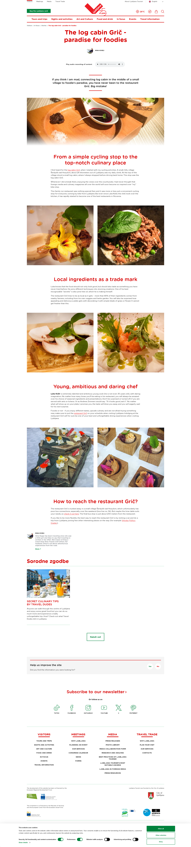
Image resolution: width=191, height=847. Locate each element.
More (37, 549)
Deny (161, 842)
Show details (23, 842)
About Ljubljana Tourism (134, 1)
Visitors (29, 1)
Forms (78, 761)
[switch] (80, 839)
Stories (43, 25)
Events (132, 19)
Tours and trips (39, 19)
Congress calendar (78, 753)
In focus (121, 19)
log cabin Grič (74, 170)
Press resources (113, 773)
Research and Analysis (113, 753)
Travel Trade (60, 1)
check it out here (71, 514)
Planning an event (78, 745)
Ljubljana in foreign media (112, 769)
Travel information (150, 19)
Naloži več (95, 637)
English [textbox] (154, 1)
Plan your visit (147, 745)
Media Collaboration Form (112, 749)
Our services (78, 749)
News (78, 757)
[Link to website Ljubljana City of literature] (151, 812)
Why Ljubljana (78, 741)
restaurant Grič (80, 413)
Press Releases (112, 741)
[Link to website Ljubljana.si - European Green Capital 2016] (129, 813)
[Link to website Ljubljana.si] (156, 795)
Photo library (113, 745)
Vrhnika (125, 520)
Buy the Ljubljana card (39, 11)
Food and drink (105, 19)
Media (49, 1)
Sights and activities (62, 19)
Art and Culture (84, 19)
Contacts (147, 753)
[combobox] (156, 1)
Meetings (39, 1)
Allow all (161, 828)
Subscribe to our (95, 691)
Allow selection (161, 835)
